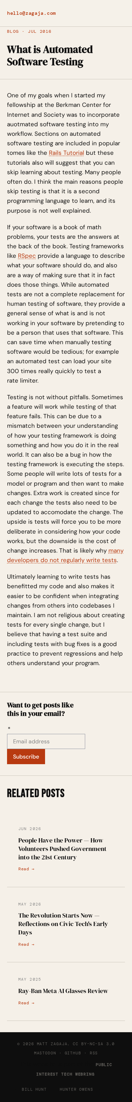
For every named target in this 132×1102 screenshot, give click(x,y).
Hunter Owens (76, 1089)
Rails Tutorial (66, 153)
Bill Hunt (34, 1089)
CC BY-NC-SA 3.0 (93, 1043)
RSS (94, 1053)
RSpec (27, 256)
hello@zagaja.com (31, 13)
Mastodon (45, 1053)
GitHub (73, 1053)
